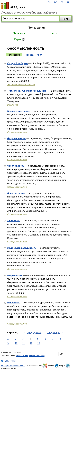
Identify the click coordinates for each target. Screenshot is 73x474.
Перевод (28, 54)
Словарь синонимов (17, 132)
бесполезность (16, 193)
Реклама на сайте (36, 355)
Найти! (65, 18)
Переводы (19, 33)
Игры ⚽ (19, 39)
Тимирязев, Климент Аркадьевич (27, 90)
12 (31, 343)
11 (23, 343)
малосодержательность (21, 247)
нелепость (13, 302)
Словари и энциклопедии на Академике (29, 12)
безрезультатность (18, 111)
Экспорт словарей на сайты (13, 366)
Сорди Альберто (17, 63)
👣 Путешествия (8, 361)
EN (49, 2)
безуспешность (16, 138)
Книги (53, 33)
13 (38, 343)
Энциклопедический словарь (21, 84)
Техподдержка (22, 355)
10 (16, 343)
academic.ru (13, 5)
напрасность (15, 275)
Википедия (12, 105)
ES (61, 2)
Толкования (37, 27)
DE (55, 2)
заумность (13, 220)
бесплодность (15, 165)
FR (68, 2)
